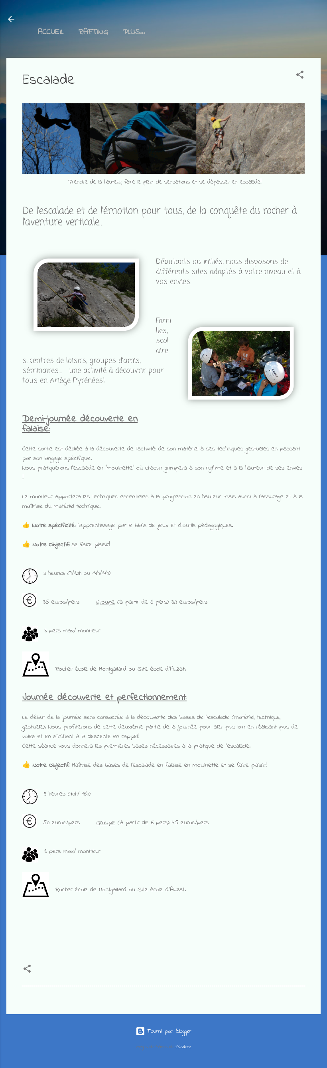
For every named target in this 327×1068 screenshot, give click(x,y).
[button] (300, 76)
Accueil (50, 32)
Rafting (93, 32)
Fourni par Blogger (168, 1031)
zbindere (183, 1047)
